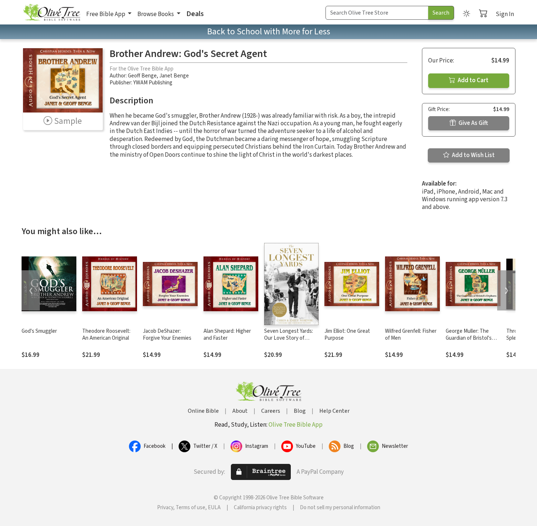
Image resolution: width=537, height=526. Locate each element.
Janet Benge (174, 76)
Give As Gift (472, 123)
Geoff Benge (142, 76)
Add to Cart (472, 80)
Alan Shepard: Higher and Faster (227, 334)
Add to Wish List (473, 155)
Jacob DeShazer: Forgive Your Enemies (167, 334)
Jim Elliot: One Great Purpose (347, 334)
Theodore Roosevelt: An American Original (106, 334)
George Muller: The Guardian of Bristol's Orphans (469, 338)
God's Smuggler (39, 331)
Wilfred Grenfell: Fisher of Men (411, 334)
